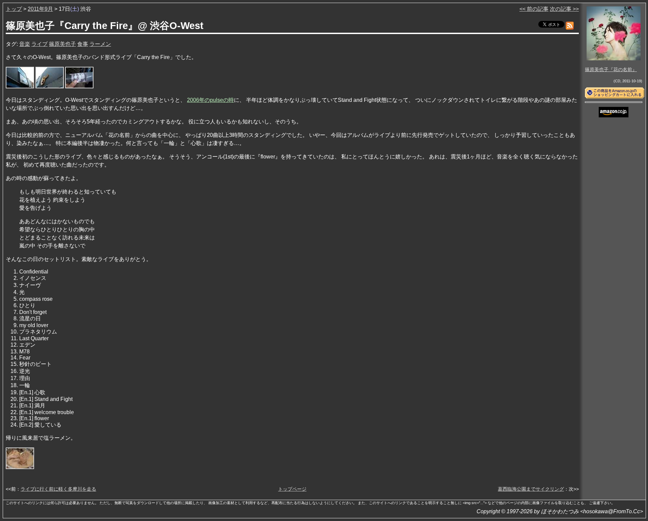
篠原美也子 (62, 44)
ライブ (39, 44)
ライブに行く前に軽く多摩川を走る (58, 489)
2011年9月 (40, 9)
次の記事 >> (564, 9)
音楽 (24, 44)
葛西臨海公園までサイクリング (531, 489)
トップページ (292, 489)
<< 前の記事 (533, 9)
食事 (82, 44)
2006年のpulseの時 (210, 100)
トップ (14, 9)
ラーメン (100, 44)
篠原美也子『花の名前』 (611, 69)
